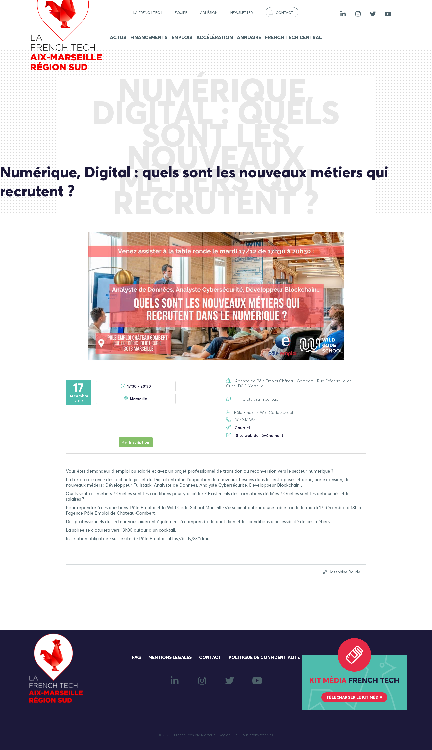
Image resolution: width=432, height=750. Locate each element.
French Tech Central (293, 37)
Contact (284, 13)
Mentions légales (170, 657)
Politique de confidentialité (264, 657)
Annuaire (249, 37)
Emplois (182, 37)
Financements (149, 37)
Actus (118, 37)
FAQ (136, 657)
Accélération (214, 37)
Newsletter (241, 13)
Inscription (138, 442)
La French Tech (148, 13)
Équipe (181, 13)
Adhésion (209, 13)
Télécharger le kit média (354, 697)
